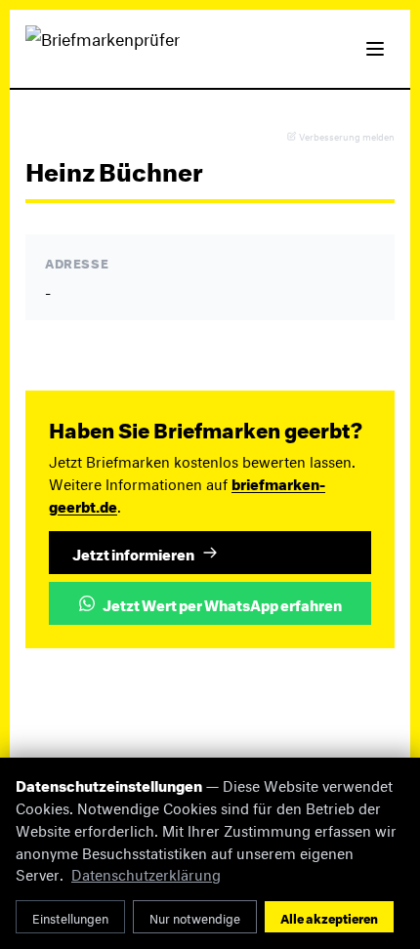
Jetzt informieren (133, 552)
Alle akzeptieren (329, 917)
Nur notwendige (194, 917)
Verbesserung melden (347, 136)
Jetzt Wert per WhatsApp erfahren (222, 603)
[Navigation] (375, 48)
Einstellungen (70, 917)
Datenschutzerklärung (146, 872)
